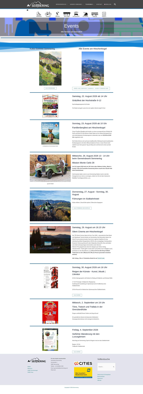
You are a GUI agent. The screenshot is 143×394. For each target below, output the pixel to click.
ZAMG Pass (30, 372)
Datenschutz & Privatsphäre (104, 374)
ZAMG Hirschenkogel (33, 370)
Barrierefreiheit (100, 376)
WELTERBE (67, 16)
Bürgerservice (61, 4)
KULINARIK (85, 16)
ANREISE (95, 16)
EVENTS (104, 16)
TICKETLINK (100, 258)
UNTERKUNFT (76, 16)
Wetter (29, 366)
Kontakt (99, 4)
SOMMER (48, 16)
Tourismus (89, 4)
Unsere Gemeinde (76, 4)
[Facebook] (27, 10)
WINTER (57, 16)
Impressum (100, 378)
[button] (115, 4)
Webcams (30, 368)
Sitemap (99, 380)
